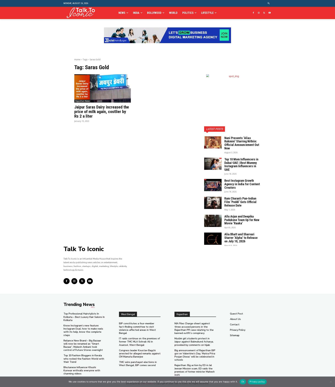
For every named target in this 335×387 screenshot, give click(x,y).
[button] (268, 3)
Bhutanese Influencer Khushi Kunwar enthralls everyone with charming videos (82, 370)
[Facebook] (253, 13)
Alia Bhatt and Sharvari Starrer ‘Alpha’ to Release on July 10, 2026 (241, 237)
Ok (242, 381)
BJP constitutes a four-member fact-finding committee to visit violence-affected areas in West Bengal (137, 328)
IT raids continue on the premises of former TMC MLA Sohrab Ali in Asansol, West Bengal (139, 341)
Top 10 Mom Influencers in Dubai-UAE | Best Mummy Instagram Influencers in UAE (241, 164)
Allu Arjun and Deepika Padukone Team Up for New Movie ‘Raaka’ (241, 220)
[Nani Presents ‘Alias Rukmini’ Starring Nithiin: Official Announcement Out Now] (213, 142)
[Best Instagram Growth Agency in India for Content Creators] (213, 185)
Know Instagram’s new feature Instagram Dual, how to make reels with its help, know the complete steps (83, 330)
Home (77, 59)
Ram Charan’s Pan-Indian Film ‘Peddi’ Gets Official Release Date (240, 202)
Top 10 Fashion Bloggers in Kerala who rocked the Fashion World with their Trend (84, 358)
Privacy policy (257, 381)
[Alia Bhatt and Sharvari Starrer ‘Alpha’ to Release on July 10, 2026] (213, 239)
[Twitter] (264, 13)
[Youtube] (269, 13)
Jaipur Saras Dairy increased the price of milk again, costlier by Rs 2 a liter (101, 112)
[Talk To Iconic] (82, 13)
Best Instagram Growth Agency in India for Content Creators (242, 184)
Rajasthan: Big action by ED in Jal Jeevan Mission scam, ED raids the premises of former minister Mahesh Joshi (194, 370)
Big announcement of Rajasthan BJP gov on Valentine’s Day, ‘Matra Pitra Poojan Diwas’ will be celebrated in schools (194, 355)
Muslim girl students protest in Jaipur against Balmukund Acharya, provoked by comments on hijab (194, 341)
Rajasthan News (82, 101)
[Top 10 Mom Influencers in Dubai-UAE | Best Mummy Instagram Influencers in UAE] (213, 164)
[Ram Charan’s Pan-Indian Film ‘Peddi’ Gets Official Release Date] (213, 203)
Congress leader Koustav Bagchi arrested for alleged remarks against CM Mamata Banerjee (140, 353)
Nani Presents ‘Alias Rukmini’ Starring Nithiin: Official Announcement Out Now (241, 143)
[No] (330, 382)
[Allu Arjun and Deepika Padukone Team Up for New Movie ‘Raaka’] (213, 221)
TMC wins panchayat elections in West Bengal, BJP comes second (138, 363)
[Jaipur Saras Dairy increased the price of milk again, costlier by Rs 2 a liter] (102, 88)
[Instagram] (259, 13)
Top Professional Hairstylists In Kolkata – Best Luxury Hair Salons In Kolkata (84, 317)
